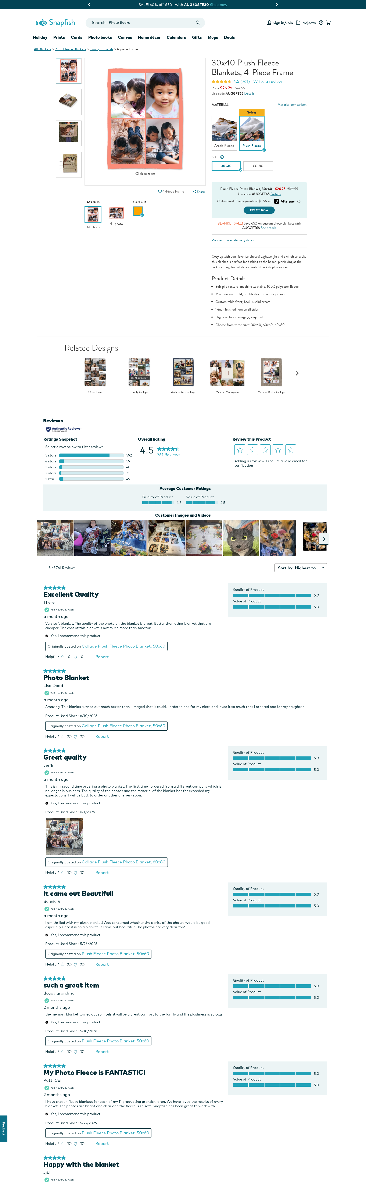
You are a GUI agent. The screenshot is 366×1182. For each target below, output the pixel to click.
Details (249, 93)
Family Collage (139, 392)
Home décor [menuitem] (149, 37)
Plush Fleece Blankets (70, 49)
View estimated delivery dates (233, 240)
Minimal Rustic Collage (271, 392)
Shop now (219, 4)
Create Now (259, 210)
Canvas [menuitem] (125, 37)
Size (215, 157)
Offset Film (95, 392)
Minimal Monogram (227, 392)
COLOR (139, 202)
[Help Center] (321, 23)
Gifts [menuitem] (197, 37)
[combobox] (145, 23)
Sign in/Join (282, 23)
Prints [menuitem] (59, 37)
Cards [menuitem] (76, 37)
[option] (68, 70)
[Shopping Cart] (328, 23)
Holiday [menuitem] (40, 37)
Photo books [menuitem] (100, 37)
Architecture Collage (183, 392)
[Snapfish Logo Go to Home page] (55, 22)
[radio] (138, 211)
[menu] (198, 191)
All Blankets (42, 49)
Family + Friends (101, 49)
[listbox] (259, 131)
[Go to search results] (198, 22)
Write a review (267, 81)
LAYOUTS (92, 202)
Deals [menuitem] (229, 37)
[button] (159, 191)
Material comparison (291, 105)
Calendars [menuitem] (176, 37)
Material (220, 105)
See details (268, 227)
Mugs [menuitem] (213, 37)
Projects (308, 23)
